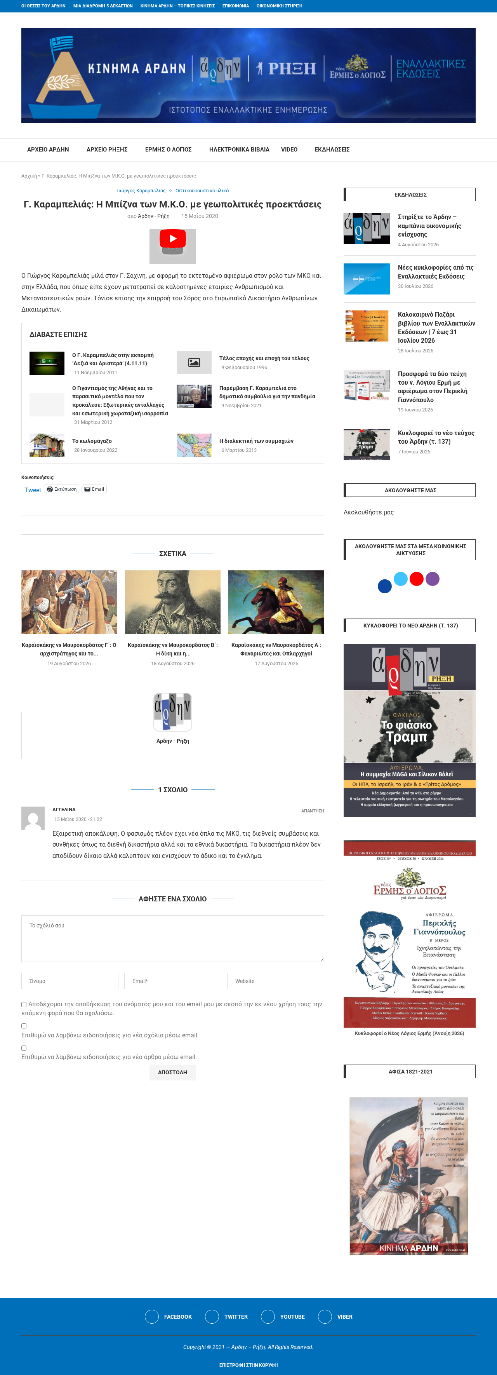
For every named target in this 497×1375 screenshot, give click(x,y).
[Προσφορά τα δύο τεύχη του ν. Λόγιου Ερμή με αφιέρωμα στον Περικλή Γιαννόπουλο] (367, 385)
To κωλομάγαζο (92, 441)
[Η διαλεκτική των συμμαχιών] (194, 445)
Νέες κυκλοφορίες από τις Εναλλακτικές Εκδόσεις (436, 272)
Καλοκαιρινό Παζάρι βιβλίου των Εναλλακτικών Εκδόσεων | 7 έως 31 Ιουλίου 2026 (436, 327)
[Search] (472, 150)
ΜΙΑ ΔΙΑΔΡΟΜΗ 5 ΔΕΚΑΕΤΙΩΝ (103, 6)
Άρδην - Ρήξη (154, 216)
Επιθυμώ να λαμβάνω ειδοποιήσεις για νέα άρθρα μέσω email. (109, 1057)
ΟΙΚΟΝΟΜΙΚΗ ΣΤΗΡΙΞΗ (279, 6)
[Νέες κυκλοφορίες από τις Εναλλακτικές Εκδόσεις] (367, 279)
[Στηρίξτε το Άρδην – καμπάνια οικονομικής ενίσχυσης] (367, 228)
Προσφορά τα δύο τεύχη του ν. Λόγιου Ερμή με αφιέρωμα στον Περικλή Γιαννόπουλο (432, 387)
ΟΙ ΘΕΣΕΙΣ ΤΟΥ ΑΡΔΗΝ (43, 6)
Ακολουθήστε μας (369, 512)
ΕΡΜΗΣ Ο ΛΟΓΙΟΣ (168, 149)
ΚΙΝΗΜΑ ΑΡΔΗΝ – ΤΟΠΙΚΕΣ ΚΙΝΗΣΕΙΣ (178, 6)
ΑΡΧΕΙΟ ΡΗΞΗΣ (107, 149)
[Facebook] (459, 6)
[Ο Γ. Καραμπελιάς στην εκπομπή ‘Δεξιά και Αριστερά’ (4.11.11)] (47, 363)
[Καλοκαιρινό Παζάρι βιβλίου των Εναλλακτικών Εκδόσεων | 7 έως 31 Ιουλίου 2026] (367, 326)
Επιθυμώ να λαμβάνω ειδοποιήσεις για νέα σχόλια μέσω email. (110, 1035)
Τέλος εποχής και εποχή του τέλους (264, 358)
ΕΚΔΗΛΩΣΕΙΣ (332, 149)
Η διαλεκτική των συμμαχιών (256, 441)
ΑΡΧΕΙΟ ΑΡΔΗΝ (48, 149)
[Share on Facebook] (165, 525)
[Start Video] (172, 246)
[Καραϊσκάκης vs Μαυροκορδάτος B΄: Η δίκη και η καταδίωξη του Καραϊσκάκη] (173, 602)
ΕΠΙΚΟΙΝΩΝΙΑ (235, 6)
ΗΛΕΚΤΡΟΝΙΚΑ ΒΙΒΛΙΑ (239, 149)
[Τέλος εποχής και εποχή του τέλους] (194, 362)
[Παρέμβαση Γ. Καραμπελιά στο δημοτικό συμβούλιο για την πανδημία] (194, 396)
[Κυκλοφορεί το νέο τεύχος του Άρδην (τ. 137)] (367, 444)
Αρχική (29, 176)
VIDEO (289, 149)
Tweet (32, 489)
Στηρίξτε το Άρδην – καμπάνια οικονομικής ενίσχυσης (429, 225)
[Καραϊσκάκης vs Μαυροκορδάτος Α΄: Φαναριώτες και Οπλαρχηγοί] (276, 602)
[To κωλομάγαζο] (47, 445)
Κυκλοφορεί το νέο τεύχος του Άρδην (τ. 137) (436, 437)
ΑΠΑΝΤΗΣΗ (312, 811)
